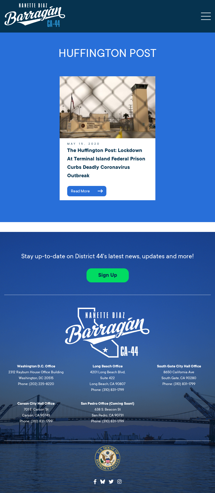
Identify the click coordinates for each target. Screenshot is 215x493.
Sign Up (107, 275)
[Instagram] (119, 482)
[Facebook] (95, 482)
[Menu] (206, 16)
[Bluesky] (102, 480)
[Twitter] (111, 482)
